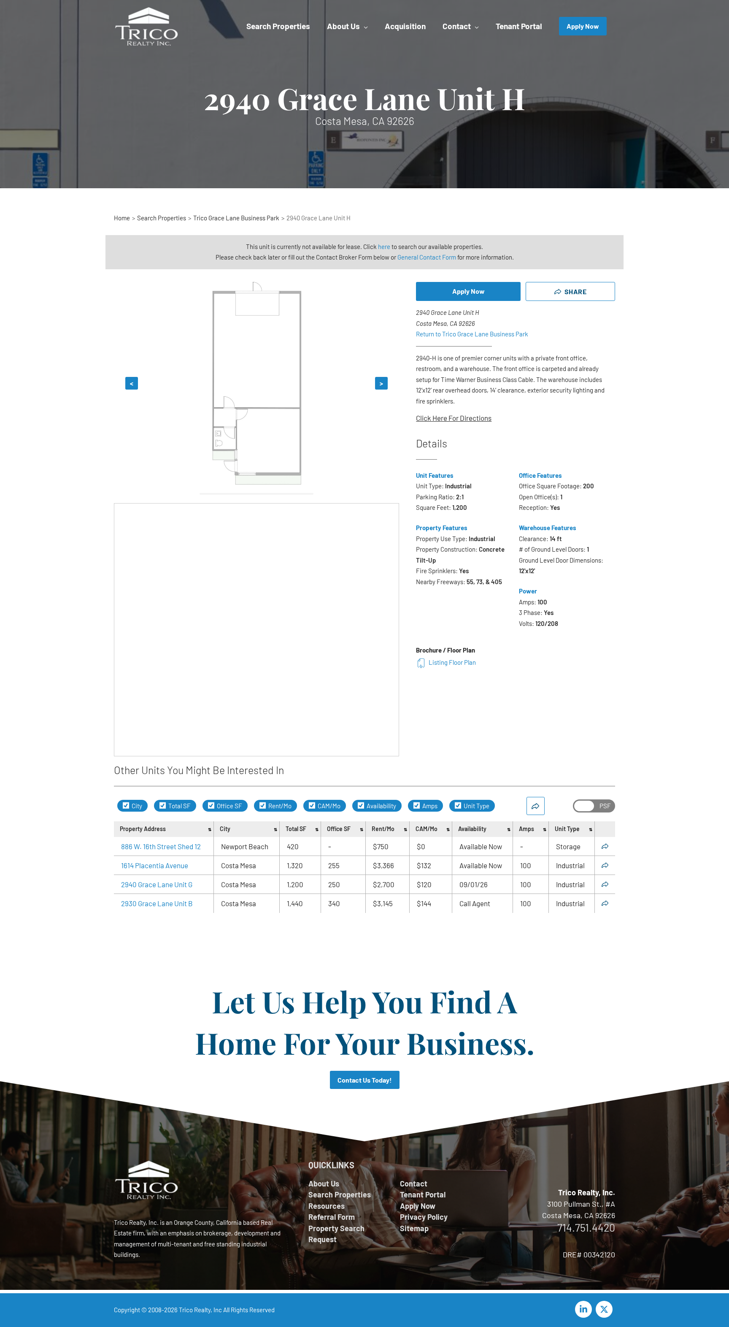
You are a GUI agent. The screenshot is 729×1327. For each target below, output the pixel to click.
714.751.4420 (586, 1227)
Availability (380, 806)
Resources (326, 1206)
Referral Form (331, 1216)
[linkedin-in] (584, 1309)
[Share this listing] (605, 846)
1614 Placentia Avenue (154, 865)
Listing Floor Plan (452, 662)
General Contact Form (426, 257)
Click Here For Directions (453, 418)
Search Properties (339, 1194)
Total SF (179, 806)
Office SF (229, 806)
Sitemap (414, 1228)
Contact (413, 1183)
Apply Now (468, 291)
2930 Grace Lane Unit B (157, 903)
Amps (429, 806)
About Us (323, 1183)
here (384, 246)
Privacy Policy (424, 1216)
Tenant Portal (423, 1194)
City (136, 806)
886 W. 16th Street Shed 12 (161, 846)
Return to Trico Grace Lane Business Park (472, 334)
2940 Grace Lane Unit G (156, 884)
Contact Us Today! (365, 1080)
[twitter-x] (605, 1309)
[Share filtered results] (535, 806)
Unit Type (475, 806)
